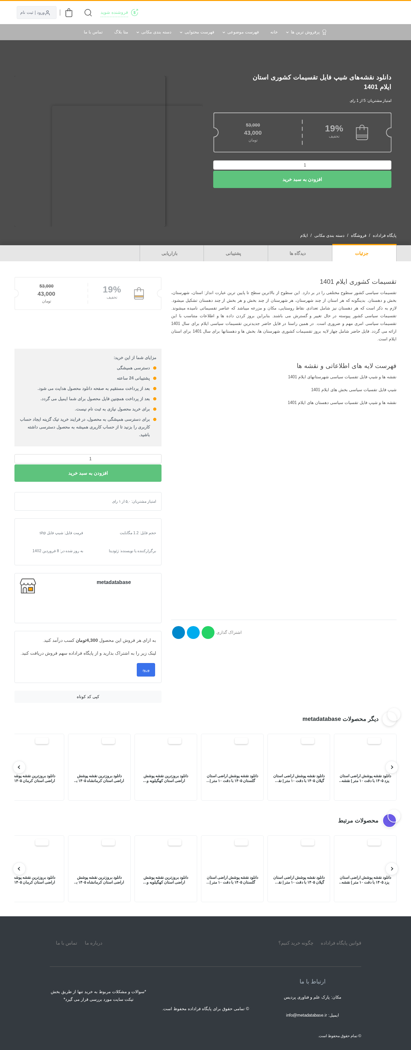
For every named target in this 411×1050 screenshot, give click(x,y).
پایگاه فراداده (385, 235)
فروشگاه (358, 235)
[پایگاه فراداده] (388, 12)
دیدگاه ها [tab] (298, 253)
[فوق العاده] (50, 501)
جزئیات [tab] (362, 253)
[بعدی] (19, 767)
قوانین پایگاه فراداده (341, 943)
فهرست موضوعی (243, 32)
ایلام (304, 235)
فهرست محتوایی (199, 32)
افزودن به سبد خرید (302, 179)
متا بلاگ (121, 32)
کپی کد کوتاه (88, 696)
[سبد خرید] (69, 12)
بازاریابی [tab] (170, 253)
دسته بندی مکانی (156, 32)
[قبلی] (391, 767)
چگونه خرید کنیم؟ (295, 943)
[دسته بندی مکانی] (261, 12)
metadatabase (114, 582)
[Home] (205, 943)
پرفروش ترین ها (305, 32)
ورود (146, 670)
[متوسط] (40, 501)
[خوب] (45, 501)
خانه (274, 32)
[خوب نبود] (35, 501)
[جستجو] (88, 12)
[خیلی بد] (30, 501)
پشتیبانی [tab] (234, 253)
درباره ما (93, 943)
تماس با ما (93, 32)
